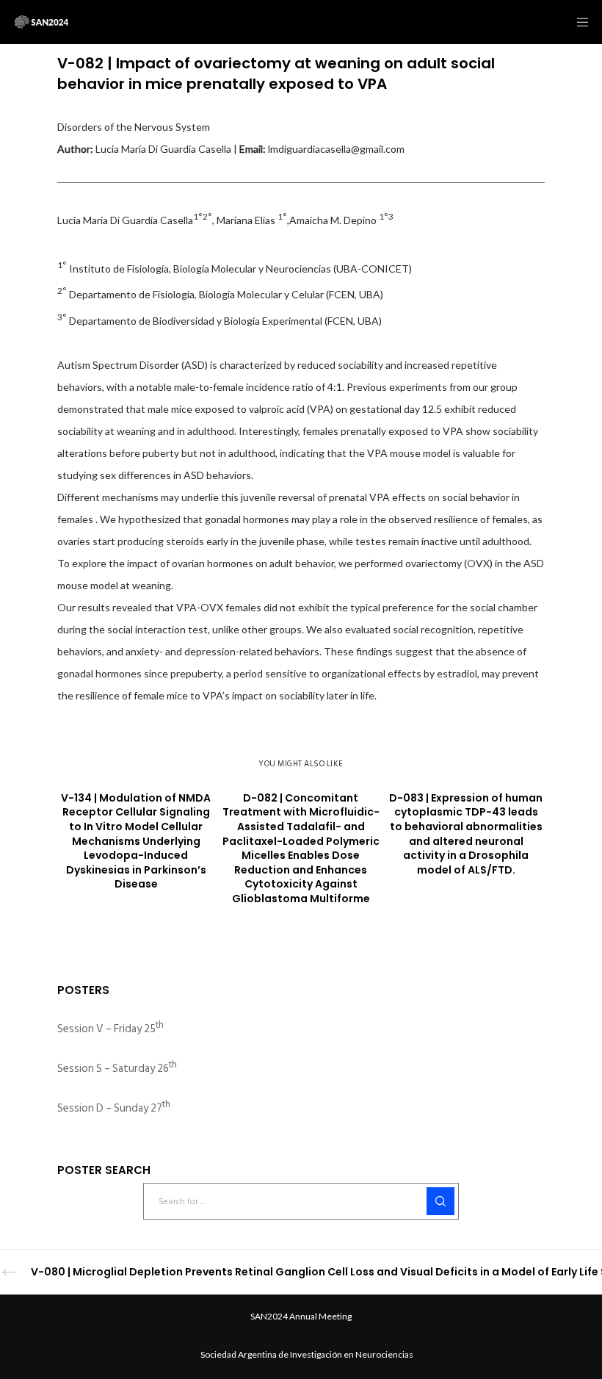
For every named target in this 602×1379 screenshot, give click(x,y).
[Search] (440, 1201)
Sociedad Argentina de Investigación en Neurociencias (306, 1354)
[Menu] (578, 22)
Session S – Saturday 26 (117, 1068)
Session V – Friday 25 (110, 1029)
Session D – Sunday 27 (113, 1108)
